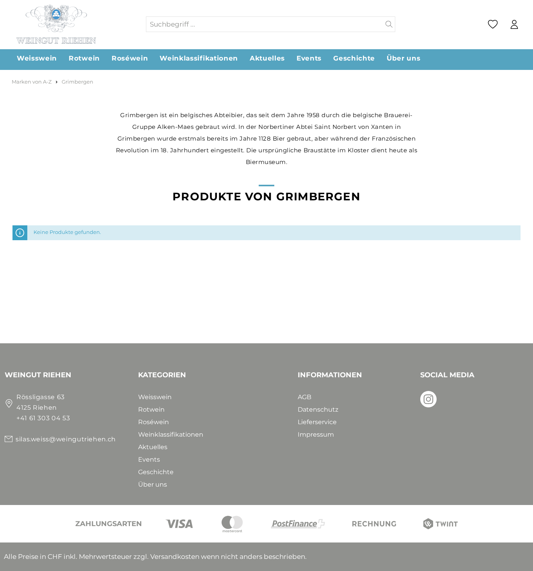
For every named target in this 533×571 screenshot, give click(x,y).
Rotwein (151, 409)
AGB (304, 397)
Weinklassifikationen (170, 434)
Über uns (152, 484)
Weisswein (155, 397)
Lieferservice (317, 422)
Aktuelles (152, 447)
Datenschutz (318, 409)
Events (149, 459)
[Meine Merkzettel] (492, 24)
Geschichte (156, 472)
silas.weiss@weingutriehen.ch (66, 439)
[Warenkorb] (528, 24)
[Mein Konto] (514, 24)
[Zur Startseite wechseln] (74, 24)
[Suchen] (389, 24)
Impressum (316, 434)
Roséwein (153, 422)
